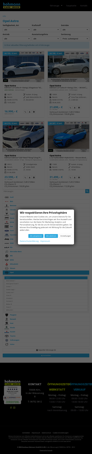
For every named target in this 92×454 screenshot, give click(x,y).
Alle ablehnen (51, 236)
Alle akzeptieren (36, 236)
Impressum (45, 241)
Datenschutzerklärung (29, 241)
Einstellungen (65, 236)
